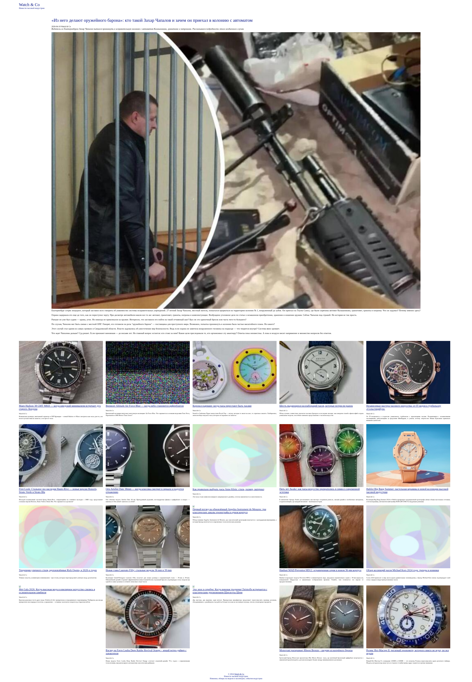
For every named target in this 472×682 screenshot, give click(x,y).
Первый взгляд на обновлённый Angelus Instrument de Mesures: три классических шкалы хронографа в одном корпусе (229, 511)
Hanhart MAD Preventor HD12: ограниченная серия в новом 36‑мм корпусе (320, 570)
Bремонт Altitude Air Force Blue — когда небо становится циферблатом (145, 405)
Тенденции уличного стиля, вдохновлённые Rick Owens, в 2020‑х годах (58, 570)
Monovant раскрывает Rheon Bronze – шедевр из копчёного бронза (316, 650)
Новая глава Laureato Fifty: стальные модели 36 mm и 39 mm (139, 570)
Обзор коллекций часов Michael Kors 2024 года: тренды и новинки (402, 570)
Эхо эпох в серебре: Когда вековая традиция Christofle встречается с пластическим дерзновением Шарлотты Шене (230, 591)
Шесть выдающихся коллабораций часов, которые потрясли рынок (316, 405)
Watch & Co (29, 4)
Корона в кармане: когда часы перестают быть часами (222, 405)
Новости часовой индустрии (31, 8)
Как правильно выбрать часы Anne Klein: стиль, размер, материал (228, 489)
